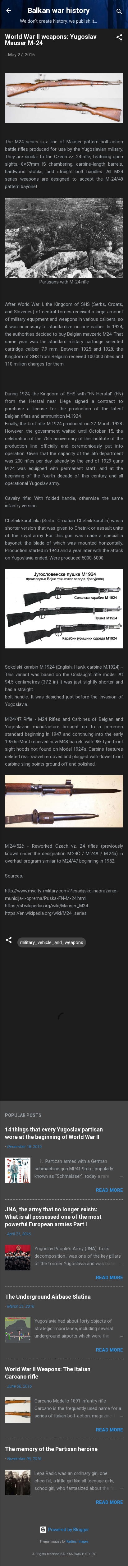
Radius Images (77, 1542)
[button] (119, 38)
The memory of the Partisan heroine (51, 1449)
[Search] (119, 12)
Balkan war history (58, 10)
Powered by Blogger (68, 1529)
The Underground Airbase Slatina (48, 1296)
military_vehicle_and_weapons (51, 942)
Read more (109, 1190)
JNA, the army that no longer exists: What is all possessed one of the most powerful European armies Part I (53, 1216)
